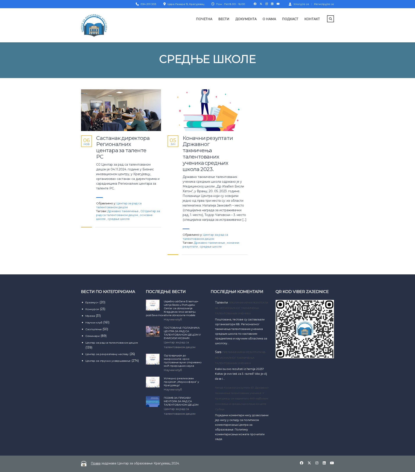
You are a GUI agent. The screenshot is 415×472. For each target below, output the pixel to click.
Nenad (219, 387)
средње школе (119, 219)
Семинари (92, 336)
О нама (269, 19)
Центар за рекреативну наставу (107, 354)
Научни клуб (93, 322)
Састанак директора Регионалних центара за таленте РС (123, 147)
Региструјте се (324, 4)
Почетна (204, 19)
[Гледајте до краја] (121, 110)
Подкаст (290, 19)
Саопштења (93, 329)
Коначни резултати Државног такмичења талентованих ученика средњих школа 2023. (208, 153)
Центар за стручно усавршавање (108, 360)
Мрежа (90, 315)
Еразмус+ (92, 302)
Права (96, 463)
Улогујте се (301, 3)
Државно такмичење (123, 211)
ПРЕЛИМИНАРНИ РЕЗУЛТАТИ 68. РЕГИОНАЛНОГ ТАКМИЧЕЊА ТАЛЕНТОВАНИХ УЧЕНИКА (241, 308)
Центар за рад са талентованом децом (111, 342)
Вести (223, 19)
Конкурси (92, 309)
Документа (246, 19)
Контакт (312, 19)
